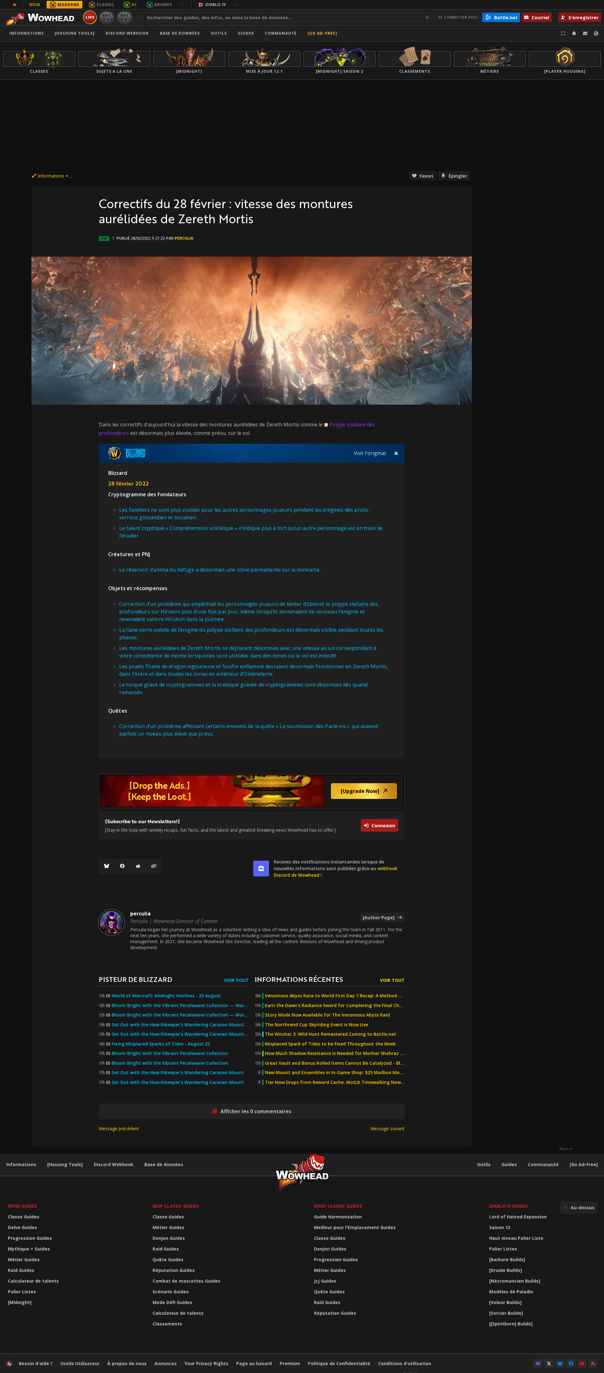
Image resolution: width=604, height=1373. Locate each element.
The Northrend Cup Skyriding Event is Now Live (316, 1025)
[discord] (261, 868)
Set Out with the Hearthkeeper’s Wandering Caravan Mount (178, 1072)
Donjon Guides (169, 1238)
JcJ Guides (325, 1281)
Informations (26, 33)
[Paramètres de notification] (574, 33)
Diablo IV (215, 4)
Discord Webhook (127, 33)
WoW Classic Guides (338, 1206)
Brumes (163, 4)
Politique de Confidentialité (339, 1363)
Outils (483, 1164)
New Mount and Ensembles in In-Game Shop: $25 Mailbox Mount (335, 1072)
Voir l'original (370, 453)
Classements (167, 1324)
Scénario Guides (171, 1292)
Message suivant (387, 1128)
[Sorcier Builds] (506, 1313)
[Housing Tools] (65, 1164)
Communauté (281, 33)
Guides (246, 33)
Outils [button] (219, 33)
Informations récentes (299, 979)
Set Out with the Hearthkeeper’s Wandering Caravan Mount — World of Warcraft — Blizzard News (180, 1025)
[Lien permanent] (154, 866)
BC (134, 4)
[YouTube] (582, 1363)
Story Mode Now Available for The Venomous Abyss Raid (327, 1015)
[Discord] (538, 1363)
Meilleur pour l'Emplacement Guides (355, 1227)
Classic (105, 4)
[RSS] (593, 1363)
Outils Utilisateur (79, 1363)
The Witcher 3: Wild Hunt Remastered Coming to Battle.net (330, 1034)
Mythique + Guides (29, 1249)
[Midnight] (19, 1302)
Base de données (180, 33)
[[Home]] (42, 17)
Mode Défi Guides (172, 1302)
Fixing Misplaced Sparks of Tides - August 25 (161, 1044)
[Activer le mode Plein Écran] (563, 33)
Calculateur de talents (33, 1281)
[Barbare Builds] (507, 1259)
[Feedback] (585, 33)
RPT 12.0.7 (124, 17)
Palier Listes (22, 1292)
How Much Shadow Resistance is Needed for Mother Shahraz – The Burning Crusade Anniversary (335, 1053)
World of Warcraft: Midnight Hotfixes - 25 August (166, 996)
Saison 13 (499, 1227)
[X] (549, 1363)
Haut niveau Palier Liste (516, 1238)
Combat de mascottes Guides (186, 1281)
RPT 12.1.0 (106, 17)
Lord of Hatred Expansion (518, 1217)
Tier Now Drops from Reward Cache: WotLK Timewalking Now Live (335, 1082)
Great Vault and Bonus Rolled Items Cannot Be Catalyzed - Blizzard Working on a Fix (335, 1063)
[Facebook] (122, 866)
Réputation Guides (174, 1270)
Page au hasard (254, 1363)
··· (182, 4)
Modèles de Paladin (511, 1292)
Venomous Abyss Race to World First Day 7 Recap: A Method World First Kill (335, 996)
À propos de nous (127, 1363)
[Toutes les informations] (14, 5)
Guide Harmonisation (338, 1217)
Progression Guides (30, 1238)
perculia (184, 238)
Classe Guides (23, 1217)
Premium (290, 1363)
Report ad (566, 1148)
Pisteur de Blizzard (135, 979)
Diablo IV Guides (508, 1206)
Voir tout (236, 980)
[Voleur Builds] (505, 1302)
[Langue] (596, 33)
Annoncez (165, 1363)
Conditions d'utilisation (404, 1363)
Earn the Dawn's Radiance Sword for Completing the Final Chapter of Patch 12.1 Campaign (335, 1005)
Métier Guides (24, 1259)
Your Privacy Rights (206, 1363)
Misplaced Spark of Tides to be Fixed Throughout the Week (330, 1044)
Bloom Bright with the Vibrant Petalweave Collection (170, 1053)
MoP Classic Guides (176, 1206)
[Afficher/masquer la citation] (396, 453)
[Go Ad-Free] (322, 33)
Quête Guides (168, 1259)
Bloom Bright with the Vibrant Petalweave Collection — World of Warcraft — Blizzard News (180, 1005)
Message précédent (119, 1128)
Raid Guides (21, 1270)
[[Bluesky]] (107, 866)
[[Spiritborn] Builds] (511, 1324)
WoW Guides (22, 1206)
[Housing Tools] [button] (75, 33)
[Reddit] (138, 866)
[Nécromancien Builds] (514, 1281)
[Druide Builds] (505, 1270)
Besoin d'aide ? (36, 1363)
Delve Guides (22, 1227)
